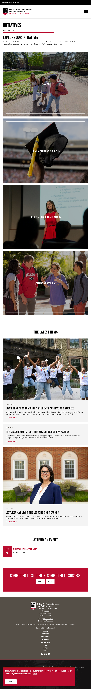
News (45, 648)
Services (45, 639)
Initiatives (45, 642)
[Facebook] (42, 654)
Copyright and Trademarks (74, 667)
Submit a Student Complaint (45, 628)
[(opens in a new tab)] (45, 369)
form (35, 673)
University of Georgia (10, 2)
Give (50, 582)
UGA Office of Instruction (66, 624)
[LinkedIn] (48, 654)
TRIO (45, 645)
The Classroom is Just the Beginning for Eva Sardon (38, 432)
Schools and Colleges (49, 667)
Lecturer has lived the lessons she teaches (32, 512)
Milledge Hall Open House (25, 549)
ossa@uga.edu (48, 621)
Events (45, 651)
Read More (10, 418)
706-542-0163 (48, 619)
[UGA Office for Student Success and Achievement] (17, 11)
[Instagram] (45, 654)
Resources (45, 637)
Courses (45, 634)
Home (4, 30)
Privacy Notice (53, 671)
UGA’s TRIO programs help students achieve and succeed (40, 408)
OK (10, 682)
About (45, 631)
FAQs (40, 582)
